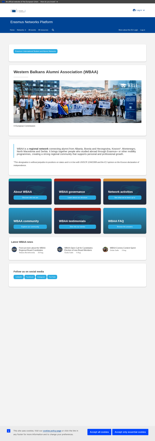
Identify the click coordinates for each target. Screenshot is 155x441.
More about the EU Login (128, 30)
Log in (142, 30)
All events (32, 30)
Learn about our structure (77, 197)
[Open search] (53, 30)
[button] (138, 10)
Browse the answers (125, 227)
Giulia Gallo (68, 253)
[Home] (18, 10)
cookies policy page (52, 431)
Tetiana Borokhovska (27, 253)
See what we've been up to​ (124, 197)
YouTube (52, 277)
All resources (43, 30)
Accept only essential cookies (130, 432)
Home (12, 30)
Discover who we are (30, 197)
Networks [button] (21, 30)
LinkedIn (18, 277)
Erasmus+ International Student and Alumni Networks (35, 51)
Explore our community (30, 227)
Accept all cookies (99, 432)
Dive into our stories (77, 227)
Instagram (41, 277)
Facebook (30, 277)
